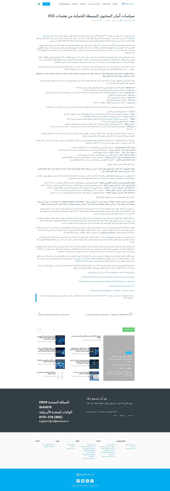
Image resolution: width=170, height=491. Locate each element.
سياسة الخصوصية (130, 448)
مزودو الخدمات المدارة (88, 458)
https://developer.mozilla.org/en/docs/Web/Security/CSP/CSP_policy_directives (106, 281)
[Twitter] (87, 481)
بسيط (117, 48)
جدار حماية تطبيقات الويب (107, 448)
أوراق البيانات (70, 444)
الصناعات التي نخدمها (94, 4)
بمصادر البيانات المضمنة (115, 119)
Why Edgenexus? (64, 4)
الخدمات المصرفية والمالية (87, 446)
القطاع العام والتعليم (89, 450)
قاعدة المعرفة (70, 448)
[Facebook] (78, 481)
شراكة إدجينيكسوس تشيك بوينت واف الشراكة (46, 373)
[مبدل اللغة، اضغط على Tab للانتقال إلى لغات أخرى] (38, 4)
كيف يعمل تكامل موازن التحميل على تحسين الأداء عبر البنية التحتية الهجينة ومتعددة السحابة (80, 349)
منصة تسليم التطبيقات (108, 450)
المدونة (72, 446)
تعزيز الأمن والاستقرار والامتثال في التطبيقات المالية (46, 361)
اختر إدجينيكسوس (130, 444)
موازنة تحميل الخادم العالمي (107, 446)
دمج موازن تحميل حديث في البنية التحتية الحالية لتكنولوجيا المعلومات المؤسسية (80, 361)
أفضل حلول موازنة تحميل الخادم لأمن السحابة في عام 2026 (120, 359)
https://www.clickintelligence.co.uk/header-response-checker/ (112, 290)
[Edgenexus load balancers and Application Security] (85, 474)
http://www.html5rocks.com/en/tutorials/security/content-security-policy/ (108, 277)
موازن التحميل (110, 444)
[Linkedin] (92, 481)
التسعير (46, 4)
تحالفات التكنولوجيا (49, 446)
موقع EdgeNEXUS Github (84, 261)
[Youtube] (82, 481)
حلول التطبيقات (90, 444)
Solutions (83, 4)
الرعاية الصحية (90, 452)
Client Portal (106, 4)
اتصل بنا (132, 446)
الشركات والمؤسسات (88, 448)
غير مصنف (128, 352)
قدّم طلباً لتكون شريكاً (48, 444)
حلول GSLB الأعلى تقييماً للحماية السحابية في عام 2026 (86, 336)
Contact (115, 4)
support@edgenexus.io (54, 421)
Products (75, 4)
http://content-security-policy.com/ (122, 286)
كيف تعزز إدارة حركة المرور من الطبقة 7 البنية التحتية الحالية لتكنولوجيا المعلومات (46, 337)
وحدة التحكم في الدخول (108, 456)
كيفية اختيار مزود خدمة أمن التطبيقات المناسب (81, 373)
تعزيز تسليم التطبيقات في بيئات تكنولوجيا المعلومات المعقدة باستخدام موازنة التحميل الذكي (46, 349)
